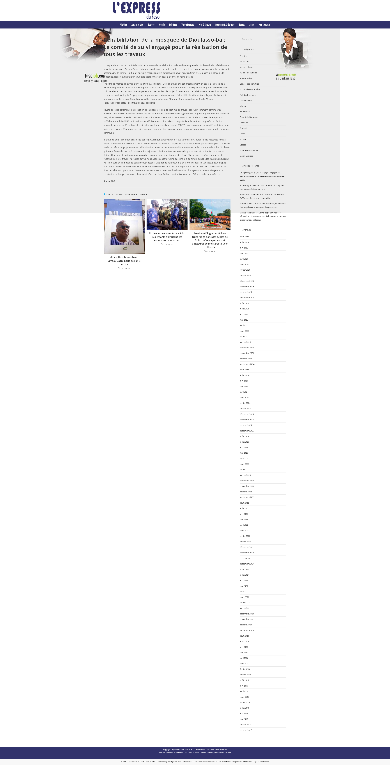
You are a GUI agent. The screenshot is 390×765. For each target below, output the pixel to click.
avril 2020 (244, 658)
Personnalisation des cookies (205, 762)
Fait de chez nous (247, 95)
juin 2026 (244, 247)
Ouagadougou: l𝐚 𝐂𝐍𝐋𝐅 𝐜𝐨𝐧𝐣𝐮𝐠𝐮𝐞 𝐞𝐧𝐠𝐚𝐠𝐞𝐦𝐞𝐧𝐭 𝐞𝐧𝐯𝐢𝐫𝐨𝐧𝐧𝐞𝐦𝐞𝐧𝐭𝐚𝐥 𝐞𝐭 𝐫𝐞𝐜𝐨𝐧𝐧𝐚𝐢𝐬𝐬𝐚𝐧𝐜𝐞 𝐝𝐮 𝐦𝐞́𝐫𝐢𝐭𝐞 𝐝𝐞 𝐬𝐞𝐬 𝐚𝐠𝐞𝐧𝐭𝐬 (262, 176)
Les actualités (246, 100)
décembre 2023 (247, 414)
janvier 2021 (245, 608)
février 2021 (245, 602)
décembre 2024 (247, 347)
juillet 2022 (244, 508)
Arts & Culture (246, 67)
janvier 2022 (245, 541)
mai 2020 (244, 652)
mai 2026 (244, 253)
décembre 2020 (247, 613)
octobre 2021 (246, 558)
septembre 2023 (247, 430)
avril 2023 (244, 458)
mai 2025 (244, 319)
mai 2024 (244, 386)
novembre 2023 (247, 419)
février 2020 (245, 669)
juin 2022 (244, 514)
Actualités (244, 61)
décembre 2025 (247, 281)
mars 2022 (244, 530)
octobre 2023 (246, 425)
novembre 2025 (247, 286)
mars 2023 (244, 464)
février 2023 (245, 469)
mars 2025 (244, 331)
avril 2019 (244, 691)
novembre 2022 (247, 486)
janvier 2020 (245, 674)
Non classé (245, 111)
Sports (243, 144)
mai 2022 (244, 519)
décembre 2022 (247, 480)
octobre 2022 (246, 491)
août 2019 (244, 680)
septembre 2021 (247, 563)
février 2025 (245, 336)
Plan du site (150, 762)
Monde (243, 106)
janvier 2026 (245, 275)
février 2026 (245, 269)
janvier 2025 (245, 342)
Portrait (243, 128)
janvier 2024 (245, 408)
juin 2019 (244, 685)
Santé (242, 133)
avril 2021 (244, 591)
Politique (244, 122)
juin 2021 (244, 580)
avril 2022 (244, 525)
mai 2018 (244, 719)
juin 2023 (244, 447)
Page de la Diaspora (248, 117)
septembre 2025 (247, 297)
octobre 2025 (246, 292)
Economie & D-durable (250, 89)
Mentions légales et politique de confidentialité (174, 762)
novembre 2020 (247, 619)
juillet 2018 (244, 707)
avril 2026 (244, 258)
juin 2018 (244, 713)
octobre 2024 (246, 358)
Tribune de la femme (249, 150)
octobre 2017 (246, 730)
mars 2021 (244, 597)
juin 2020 (244, 647)
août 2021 (244, 569)
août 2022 (244, 502)
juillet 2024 (244, 375)
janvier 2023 (245, 475)
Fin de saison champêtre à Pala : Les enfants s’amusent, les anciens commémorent (167, 237)
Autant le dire (246, 78)
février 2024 (245, 403)
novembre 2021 (247, 552)
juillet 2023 (244, 441)
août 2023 (244, 436)
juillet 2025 (244, 308)
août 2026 (244, 236)
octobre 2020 (246, 624)
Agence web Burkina (261, 762)
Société (243, 139)
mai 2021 (244, 586)
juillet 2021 (244, 574)
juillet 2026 (244, 242)
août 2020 (244, 635)
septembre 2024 (247, 364)
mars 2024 (244, 397)
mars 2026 (244, 264)
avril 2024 (244, 391)
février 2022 (245, 536)
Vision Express (246, 155)
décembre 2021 (247, 547)
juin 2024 (244, 380)
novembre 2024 (247, 353)
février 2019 (245, 702)
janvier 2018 (245, 724)
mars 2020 (244, 663)
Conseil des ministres (249, 83)
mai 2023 (244, 452)
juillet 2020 (244, 641)
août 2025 (244, 303)
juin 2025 (244, 314)
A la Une (243, 56)
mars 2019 (244, 697)
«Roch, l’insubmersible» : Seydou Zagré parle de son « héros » (124, 261)
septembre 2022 (247, 497)
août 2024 (244, 369)
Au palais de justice (248, 72)
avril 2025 (244, 325)
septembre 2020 (247, 630)
